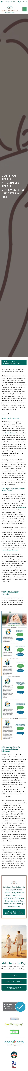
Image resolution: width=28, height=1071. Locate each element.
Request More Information (14, 981)
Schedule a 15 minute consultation (14, 987)
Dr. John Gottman (10, 433)
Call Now (14, 975)
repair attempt (21, 507)
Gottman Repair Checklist (9, 550)
